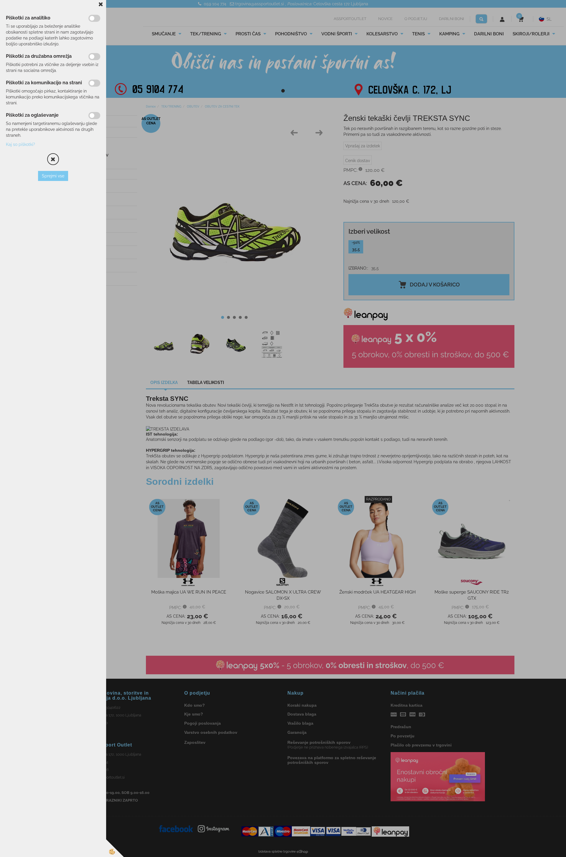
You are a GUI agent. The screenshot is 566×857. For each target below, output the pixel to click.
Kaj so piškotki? (20, 144)
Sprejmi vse (53, 176)
